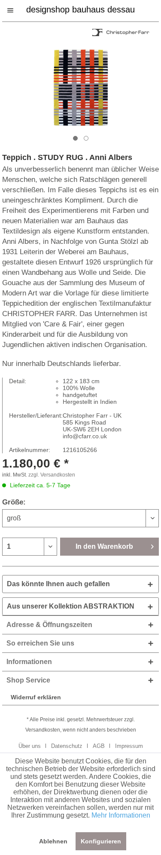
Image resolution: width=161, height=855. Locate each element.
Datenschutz (66, 746)
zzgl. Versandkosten (51, 475)
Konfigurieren (101, 841)
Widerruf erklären (36, 697)
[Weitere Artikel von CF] (120, 33)
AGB (99, 746)
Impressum (129, 746)
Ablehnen (53, 841)
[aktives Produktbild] (75, 138)
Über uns (29, 746)
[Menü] (14, 10)
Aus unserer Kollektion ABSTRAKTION (70, 606)
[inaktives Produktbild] (86, 138)
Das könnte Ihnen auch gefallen (58, 583)
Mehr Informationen (120, 815)
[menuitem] (14, 10)
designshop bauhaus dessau (80, 9)
